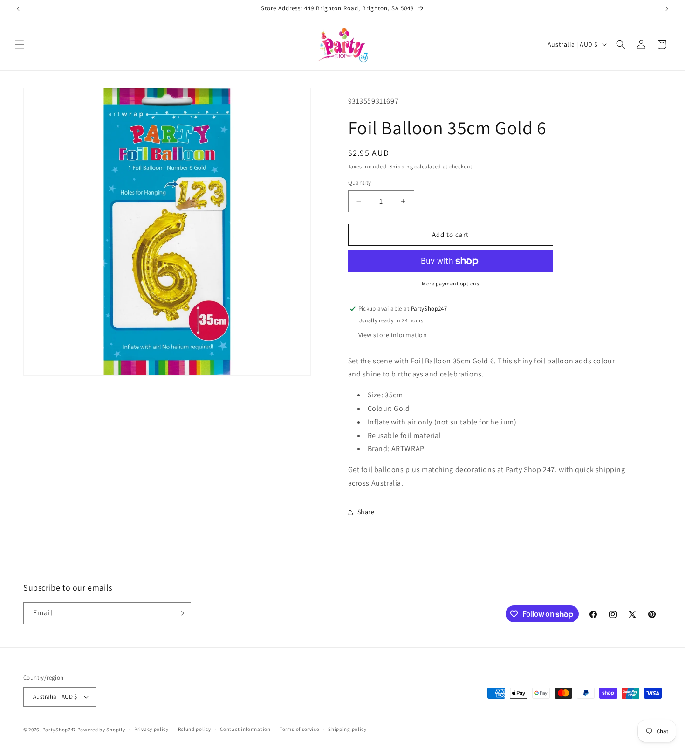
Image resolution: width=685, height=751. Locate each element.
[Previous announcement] (18, 9)
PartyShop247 (59, 729)
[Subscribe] (180, 613)
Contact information (245, 729)
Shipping (401, 166)
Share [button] (366, 512)
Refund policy (194, 729)
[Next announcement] (667, 9)
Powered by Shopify (101, 729)
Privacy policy (151, 729)
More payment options (450, 283)
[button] (19, 44)
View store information (392, 335)
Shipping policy (347, 729)
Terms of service (299, 729)
